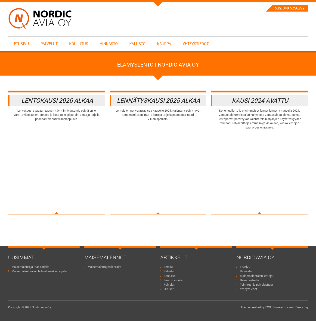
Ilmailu (168, 267)
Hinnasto (109, 43)
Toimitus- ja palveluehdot (256, 284)
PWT (268, 307)
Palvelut (49, 43)
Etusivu (21, 43)
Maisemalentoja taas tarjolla (30, 267)
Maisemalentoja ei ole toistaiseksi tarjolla (39, 271)
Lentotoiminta (173, 280)
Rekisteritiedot (250, 280)
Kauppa (164, 43)
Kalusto (137, 43)
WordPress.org (298, 307)
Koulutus (78, 43)
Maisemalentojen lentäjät (104, 267)
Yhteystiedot (196, 43)
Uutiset (169, 289)
